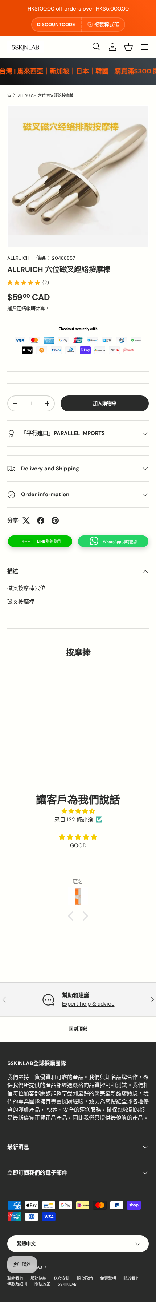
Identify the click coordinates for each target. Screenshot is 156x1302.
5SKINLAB (67, 1284)
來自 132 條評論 (73, 819)
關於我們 (131, 1278)
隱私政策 (42, 1284)
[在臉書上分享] (40, 520)
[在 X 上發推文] (26, 520)
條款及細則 (17, 1284)
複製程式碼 (106, 24)
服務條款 (38, 1278)
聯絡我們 (15, 1278)
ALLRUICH (18, 258)
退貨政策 (85, 1278)
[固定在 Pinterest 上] (55, 520)
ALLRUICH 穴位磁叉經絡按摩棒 (46, 95)
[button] (128, 47)
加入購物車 (104, 403)
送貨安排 (62, 1278)
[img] (78, 811)
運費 (12, 308)
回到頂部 (78, 1029)
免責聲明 (108, 1278)
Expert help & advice (88, 1003)
